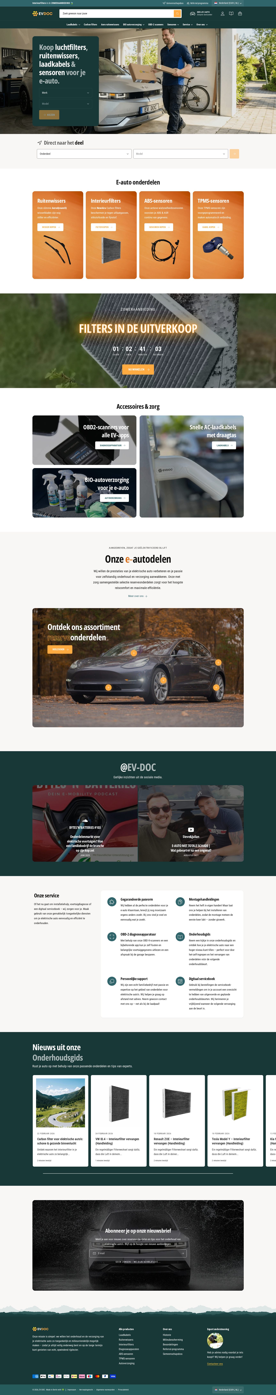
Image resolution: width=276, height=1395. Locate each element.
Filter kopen (102, 227)
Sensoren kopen (157, 227)
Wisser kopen (49, 227)
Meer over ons (136, 596)
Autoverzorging (113, 498)
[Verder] (234, 154)
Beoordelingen (170, 1344)
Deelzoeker (58, 649)
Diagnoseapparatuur (110, 445)
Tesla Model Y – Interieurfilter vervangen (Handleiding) (231, 1141)
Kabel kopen (209, 227)
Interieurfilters (126, 1344)
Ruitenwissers (126, 1339)
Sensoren (171, 24)
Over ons (200, 24)
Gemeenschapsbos (174, 3)
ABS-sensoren (126, 1353)
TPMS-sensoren (127, 1358)
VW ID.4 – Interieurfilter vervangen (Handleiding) (117, 1141)
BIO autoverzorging (132, 24)
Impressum (71, 1390)
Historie (167, 1334)
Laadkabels (72, 24)
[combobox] (120, 13)
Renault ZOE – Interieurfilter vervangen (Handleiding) (172, 1141)
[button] (240, 13)
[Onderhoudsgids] (231, 13)
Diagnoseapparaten (129, 1349)
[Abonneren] (182, 1253)
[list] (138, 235)
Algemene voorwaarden (105, 1390)
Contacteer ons (215, 1363)
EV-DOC (42, 1390)
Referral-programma (199, 3)
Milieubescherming (173, 1339)
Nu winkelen (136, 369)
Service (186, 24)
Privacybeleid (123, 1390)
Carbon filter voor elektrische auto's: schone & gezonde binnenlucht (60, 1141)
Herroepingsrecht (86, 1390)
